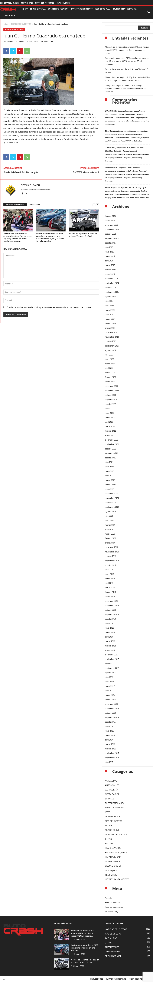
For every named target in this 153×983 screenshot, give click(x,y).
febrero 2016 (110, 749)
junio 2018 (109, 628)
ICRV (107, 812)
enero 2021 (110, 489)
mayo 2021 (110, 471)
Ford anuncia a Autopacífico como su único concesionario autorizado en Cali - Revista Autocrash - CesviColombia (126, 171)
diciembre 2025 (111, 225)
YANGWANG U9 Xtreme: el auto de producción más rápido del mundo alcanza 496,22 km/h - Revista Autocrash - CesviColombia (125, 114)
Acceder (108, 898)
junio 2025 (109, 252)
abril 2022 (109, 422)
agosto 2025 (110, 243)
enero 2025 (110, 274)
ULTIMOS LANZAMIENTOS (117, 879)
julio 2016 (109, 726)
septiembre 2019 (112, 561)
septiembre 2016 (112, 717)
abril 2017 (109, 690)
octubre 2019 (110, 556)
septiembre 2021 (112, 453)
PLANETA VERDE (113, 848)
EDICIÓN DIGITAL (38, 9)
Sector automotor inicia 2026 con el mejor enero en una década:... (84, 948)
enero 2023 (110, 382)
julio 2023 (109, 355)
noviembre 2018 (112, 605)
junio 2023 (109, 359)
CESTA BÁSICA (112, 794)
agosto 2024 (110, 296)
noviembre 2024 (112, 283)
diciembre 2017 (111, 655)
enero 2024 (110, 328)
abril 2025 (109, 261)
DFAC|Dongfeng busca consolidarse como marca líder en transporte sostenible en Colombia (127, 121)
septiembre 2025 (112, 238)
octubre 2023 (110, 341)
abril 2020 (109, 529)
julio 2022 (109, 408)
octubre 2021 (110, 449)
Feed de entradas (112, 902)
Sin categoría (111, 870)
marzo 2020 (110, 534)
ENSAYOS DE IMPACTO (116, 808)
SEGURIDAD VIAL (113, 861)
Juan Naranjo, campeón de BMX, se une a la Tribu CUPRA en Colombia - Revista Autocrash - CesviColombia (124, 151)
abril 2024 (109, 314)
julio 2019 (109, 570)
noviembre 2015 (112, 753)
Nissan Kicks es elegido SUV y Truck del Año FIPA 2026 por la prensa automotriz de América (127, 79)
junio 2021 (109, 467)
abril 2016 (109, 740)
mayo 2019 (110, 579)
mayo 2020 (110, 525)
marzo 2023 (110, 373)
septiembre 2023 (112, 346)
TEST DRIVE (111, 875)
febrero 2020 (110, 538)
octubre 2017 (110, 664)
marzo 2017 (110, 695)
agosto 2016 (110, 722)
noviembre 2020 (112, 498)
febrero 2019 (110, 592)
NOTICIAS (9, 15)
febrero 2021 (110, 485)
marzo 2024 (110, 319)
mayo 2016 (110, 735)
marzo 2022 (110, 426)
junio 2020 (109, 520)
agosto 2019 (110, 565)
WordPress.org (111, 911)
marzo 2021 (110, 480)
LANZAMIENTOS (112, 817)
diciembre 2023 (111, 332)
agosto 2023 (110, 350)
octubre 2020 (110, 502)
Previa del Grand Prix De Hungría (20, 172)
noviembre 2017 (112, 659)
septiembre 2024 (112, 292)
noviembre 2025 (112, 229)
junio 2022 (109, 413)
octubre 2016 (110, 713)
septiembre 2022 (112, 399)
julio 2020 (109, 516)
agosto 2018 (110, 619)
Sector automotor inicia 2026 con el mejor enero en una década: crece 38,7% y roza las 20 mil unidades (50, 237)
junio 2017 (109, 682)
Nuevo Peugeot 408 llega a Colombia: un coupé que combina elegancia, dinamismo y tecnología (127, 157)
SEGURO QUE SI (113, 866)
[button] (149, 12)
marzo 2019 (110, 587)
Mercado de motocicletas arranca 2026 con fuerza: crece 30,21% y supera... (82, 933)
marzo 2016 (110, 744)
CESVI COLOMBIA (63, 3)
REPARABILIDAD (113, 857)
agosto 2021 (110, 458)
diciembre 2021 (111, 440)
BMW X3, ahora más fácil (86, 172)
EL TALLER (110, 799)
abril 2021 (109, 476)
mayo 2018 (110, 632)
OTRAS (108, 839)
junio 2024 (109, 305)
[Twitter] (13, 51)
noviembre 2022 (112, 390)
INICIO (25, 9)
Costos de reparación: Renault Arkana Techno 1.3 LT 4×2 (83, 234)
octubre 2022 (110, 395)
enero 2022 (110, 435)
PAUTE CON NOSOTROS (44, 3)
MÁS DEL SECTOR (113, 821)
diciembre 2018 (111, 601)
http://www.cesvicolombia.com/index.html (35, 189)
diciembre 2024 (111, 279)
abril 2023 (109, 368)
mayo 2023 (110, 364)
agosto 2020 (110, 511)
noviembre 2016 (112, 708)
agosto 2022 (110, 404)
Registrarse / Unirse (9, 3)
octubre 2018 (110, 610)
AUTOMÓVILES (112, 785)
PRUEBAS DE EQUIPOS (116, 852)
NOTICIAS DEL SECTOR (21, 24)
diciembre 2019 (111, 547)
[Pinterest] (20, 51)
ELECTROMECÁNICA (114, 803)
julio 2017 (109, 677)
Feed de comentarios (114, 907)
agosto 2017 (110, 673)
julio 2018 (109, 623)
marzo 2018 (110, 641)
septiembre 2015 (112, 758)
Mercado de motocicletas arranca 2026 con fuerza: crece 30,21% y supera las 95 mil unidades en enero (17, 237)
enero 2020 (110, 543)
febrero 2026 (110, 216)
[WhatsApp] (27, 51)
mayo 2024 (110, 310)
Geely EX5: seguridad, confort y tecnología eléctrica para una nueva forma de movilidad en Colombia (125, 88)
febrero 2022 (110, 431)
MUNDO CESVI (112, 830)
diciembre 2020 (111, 493)
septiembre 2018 (112, 614)
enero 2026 (110, 220)
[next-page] (97, 204)
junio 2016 (109, 731)
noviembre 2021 (112, 444)
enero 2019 (110, 596)
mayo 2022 (110, 417)
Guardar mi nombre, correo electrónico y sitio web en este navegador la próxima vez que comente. (49, 307)
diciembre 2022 (111, 386)
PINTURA (109, 843)
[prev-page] (93, 204)
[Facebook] (6, 51)
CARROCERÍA (111, 790)
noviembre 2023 (112, 337)
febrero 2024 (110, 323)
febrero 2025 (110, 270)
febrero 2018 (110, 646)
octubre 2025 (110, 234)
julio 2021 (109, 462)
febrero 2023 (110, 377)
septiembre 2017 (112, 668)
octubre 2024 (110, 288)
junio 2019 (109, 574)
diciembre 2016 (111, 704)
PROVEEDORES (27, 3)
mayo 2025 (110, 256)
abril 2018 (109, 637)
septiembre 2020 (112, 507)
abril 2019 (109, 583)
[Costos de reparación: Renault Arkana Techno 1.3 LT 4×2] (84, 220)
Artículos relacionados (15, 204)
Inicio (5, 24)
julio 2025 (109, 247)
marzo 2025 (110, 265)
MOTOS (108, 826)
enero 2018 (110, 650)
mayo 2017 (110, 686)
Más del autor (34, 204)
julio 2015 (109, 762)
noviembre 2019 (112, 552)
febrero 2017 (110, 699)
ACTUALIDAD (111, 781)
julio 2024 (109, 301)
